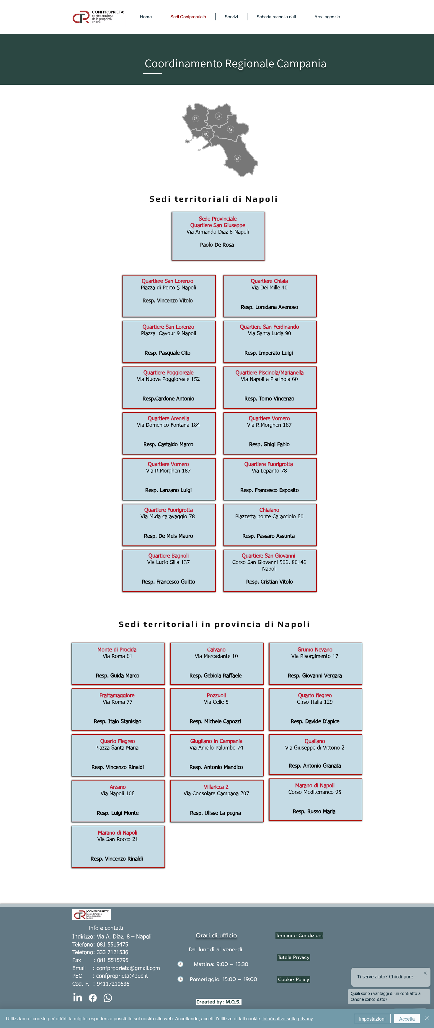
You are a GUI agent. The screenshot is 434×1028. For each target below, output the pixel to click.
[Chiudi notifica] (425, 973)
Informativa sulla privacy (287, 1018)
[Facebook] (92, 998)
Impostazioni (372, 1018)
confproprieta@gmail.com (128, 968)
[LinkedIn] (77, 998)
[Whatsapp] (107, 998)
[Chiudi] (426, 1018)
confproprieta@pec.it (122, 976)
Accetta (407, 1018)
